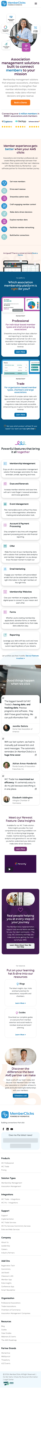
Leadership (5, 1246)
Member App (6, 1280)
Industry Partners (8, 1253)
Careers (4, 1249)
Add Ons (5, 1261)
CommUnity (5, 1269)
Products (5, 1158)
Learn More (20, 352)
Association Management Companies (15, 1313)
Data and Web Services (10, 1229)
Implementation (7, 1219)
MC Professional (7, 1163)
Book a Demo (20, 102)
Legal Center (9, 1380)
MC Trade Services (8, 1222)
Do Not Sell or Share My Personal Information (20, 1377)
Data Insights (6, 1283)
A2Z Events (5, 1363)
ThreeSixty (5, 1360)
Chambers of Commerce (10, 1310)
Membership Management (11, 1183)
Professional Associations (10, 1303)
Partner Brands (8, 1348)
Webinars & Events (8, 1337)
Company (6, 1237)
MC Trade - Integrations (10, 1199)
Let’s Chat (31, 429)
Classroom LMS (7, 1276)
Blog (3, 1326)
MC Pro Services (7, 1226)
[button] (20, 864)
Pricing (3, 1170)
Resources (6, 1321)
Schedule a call (20, 1096)
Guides (4, 1330)
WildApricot (5, 1356)
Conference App (7, 1286)
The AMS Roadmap (9, 1340)
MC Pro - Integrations (9, 1203)
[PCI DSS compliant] (8, 1383)
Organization (7, 1298)
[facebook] (2, 1128)
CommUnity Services (22, 1226)
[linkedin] (6, 1128)
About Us (5, 1242)
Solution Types (8, 1178)
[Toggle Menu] (33, 3)
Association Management (11, 1186)
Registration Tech (8, 1266)
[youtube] (11, 1128)
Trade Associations (8, 1306)
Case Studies (6, 1333)
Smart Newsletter (8, 1290)
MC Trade (5, 1166)
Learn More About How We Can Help (20, 946)
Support (5, 1210)
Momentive (5, 1353)
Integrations (7, 1194)
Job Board (5, 1273)
